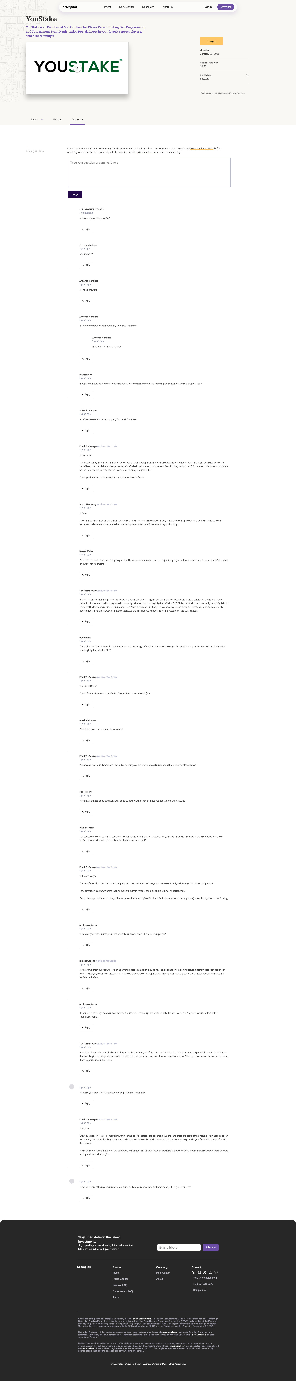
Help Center (163, 1272)
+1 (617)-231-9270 (203, 1284)
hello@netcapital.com (205, 1277)
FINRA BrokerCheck (141, 1318)
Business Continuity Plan (155, 1364)
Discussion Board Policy (202, 148)
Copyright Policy (133, 1364)
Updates (57, 119)
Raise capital (126, 7)
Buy (259, 119)
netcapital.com (170, 1332)
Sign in (208, 7)
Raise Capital (120, 1279)
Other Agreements (177, 1364)
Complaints (199, 1290)
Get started (226, 7)
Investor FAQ (120, 1285)
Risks (116, 1297)
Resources (148, 7)
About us (168, 7)
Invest (107, 7)
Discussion (77, 119)
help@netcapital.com (145, 152)
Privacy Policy (116, 1364)
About (34, 119)
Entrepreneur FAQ (123, 1291)
